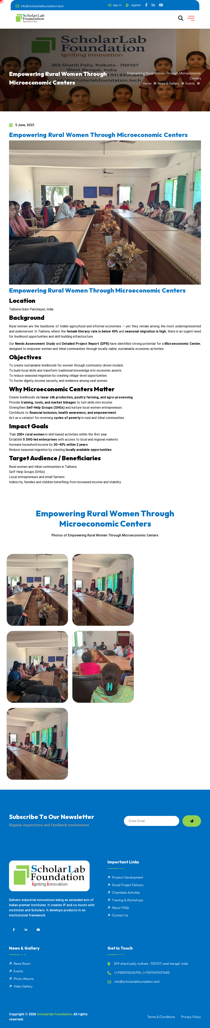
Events (190, 83)
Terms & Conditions (161, 1017)
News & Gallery (168, 83)
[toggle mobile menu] (190, 18)
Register (136, 5)
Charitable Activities (126, 892)
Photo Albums (24, 979)
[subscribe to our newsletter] (192, 821)
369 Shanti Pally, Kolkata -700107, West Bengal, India (151, 963)
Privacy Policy (191, 1017)
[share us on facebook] (146, 5)
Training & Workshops (127, 900)
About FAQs (120, 908)
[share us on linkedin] (153, 5)
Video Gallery (23, 986)
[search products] (180, 18)
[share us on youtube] (161, 5)
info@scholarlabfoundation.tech (42, 6)
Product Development (127, 877)
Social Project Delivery (128, 885)
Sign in (117, 5)
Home (147, 83)
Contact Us (120, 915)
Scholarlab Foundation (54, 1014)
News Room (22, 963)
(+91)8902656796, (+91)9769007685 (142, 972)
